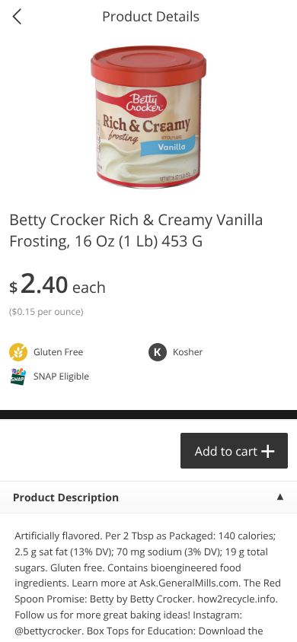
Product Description (66, 498)
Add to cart (226, 451)
